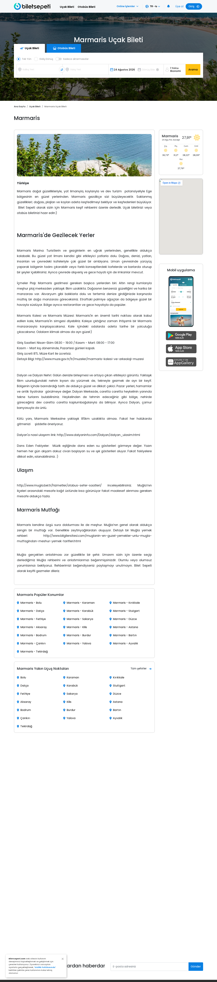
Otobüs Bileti (86, 7)
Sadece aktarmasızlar (76, 59)
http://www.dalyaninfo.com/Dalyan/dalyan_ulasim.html (98, 435)
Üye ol (179, 6)
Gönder (196, 966)
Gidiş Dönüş (46, 59)
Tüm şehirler (139, 668)
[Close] (62, 959)
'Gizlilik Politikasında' (45, 967)
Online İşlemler (126, 6)
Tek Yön (26, 59)
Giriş (192, 6)
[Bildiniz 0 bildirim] (168, 6)
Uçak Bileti (67, 7)
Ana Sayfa (19, 106)
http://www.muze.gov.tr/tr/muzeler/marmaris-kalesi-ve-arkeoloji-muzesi (89, 359)
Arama (193, 69)
